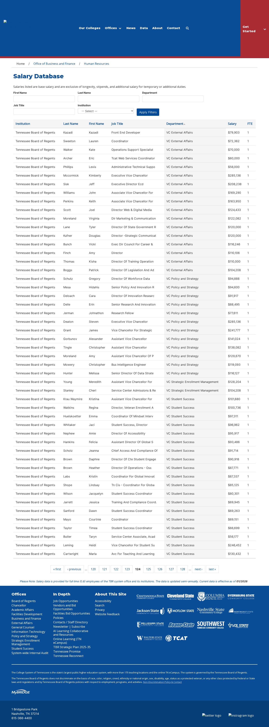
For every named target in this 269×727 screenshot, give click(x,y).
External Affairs (22, 623)
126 (159, 569)
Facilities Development (27, 614)
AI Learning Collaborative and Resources (70, 633)
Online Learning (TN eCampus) (67, 641)
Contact (173, 28)
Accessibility (103, 601)
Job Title (18, 105)
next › (198, 569)
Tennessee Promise (67, 651)
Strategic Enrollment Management (26, 642)
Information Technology (28, 632)
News (131, 28)
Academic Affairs (23, 610)
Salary (232, 124)
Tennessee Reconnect (68, 656)
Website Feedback (107, 614)
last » (212, 569)
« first (57, 569)
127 (171, 569)
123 (127, 569)
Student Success (23, 649)
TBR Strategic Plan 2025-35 (72, 647)
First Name (20, 92)
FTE (250, 124)
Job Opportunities (65, 601)
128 (182, 569)
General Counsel (23, 627)
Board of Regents (24, 601)
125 (148, 569)
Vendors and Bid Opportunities (64, 607)
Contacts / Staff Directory (70, 622)
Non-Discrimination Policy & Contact (162, 682)
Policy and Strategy (25, 636)
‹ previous (74, 569)
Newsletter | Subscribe (69, 627)
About (157, 28)
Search (99, 605)
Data (144, 28)
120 (93, 569)
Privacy (100, 610)
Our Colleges (89, 28)
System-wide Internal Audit (30, 653)
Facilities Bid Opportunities (71, 613)
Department (149, 92)
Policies (58, 618)
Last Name (84, 92)
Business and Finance (26, 619)
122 (115, 569)
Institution (84, 105)
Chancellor (19, 605)
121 (104, 569)
